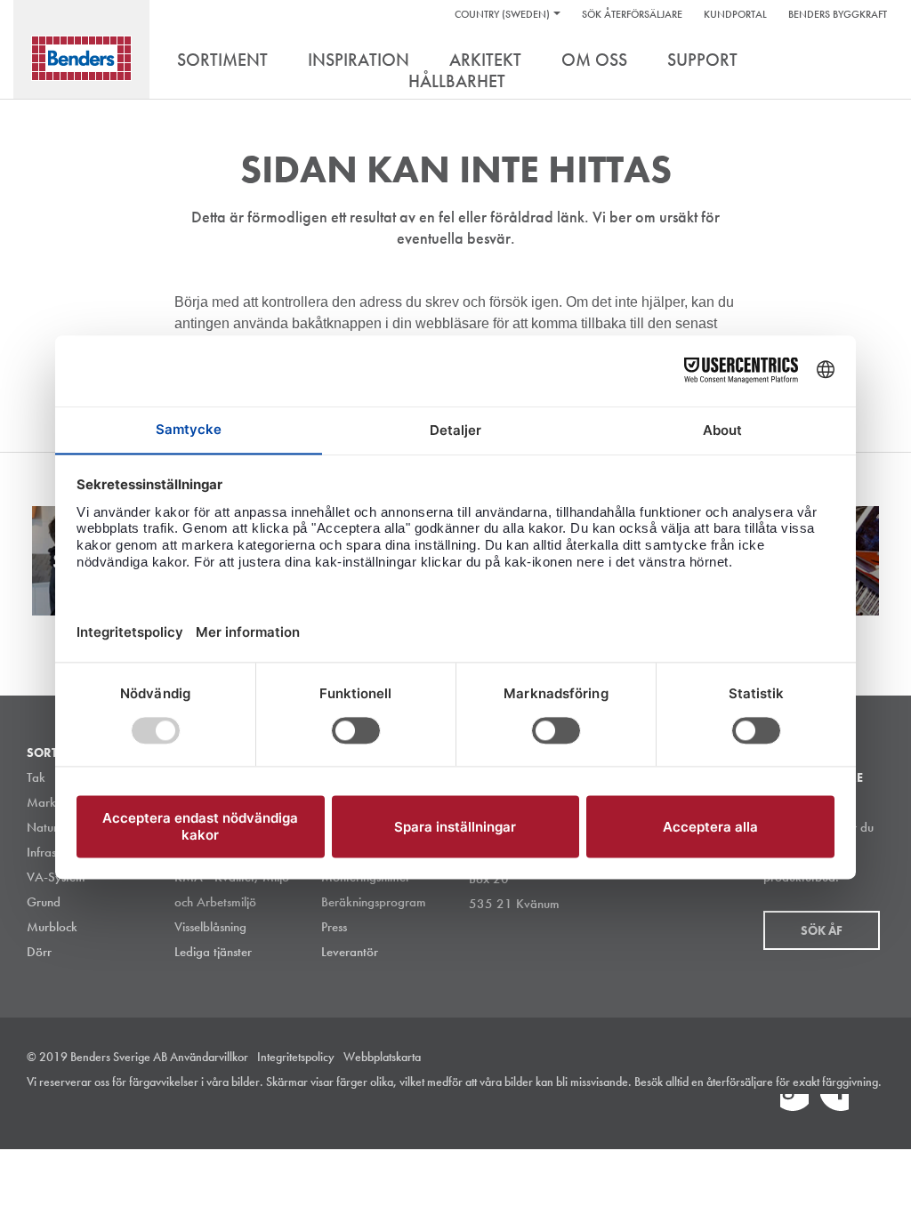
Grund (43, 902)
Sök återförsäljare (632, 14)
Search (871, 61)
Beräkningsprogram (373, 902)
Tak (36, 777)
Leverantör (349, 952)
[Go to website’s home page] (81, 58)
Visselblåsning (210, 927)
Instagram (754, 1108)
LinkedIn (794, 1108)
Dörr (39, 952)
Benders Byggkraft (837, 14)
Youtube (874, 1108)
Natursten (52, 827)
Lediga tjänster (213, 952)
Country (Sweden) (502, 14)
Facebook (834, 1108)
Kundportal (735, 14)
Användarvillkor (209, 1057)
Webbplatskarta (382, 1057)
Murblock (52, 927)
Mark (41, 802)
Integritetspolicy (296, 1057)
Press (334, 927)
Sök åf (821, 930)
